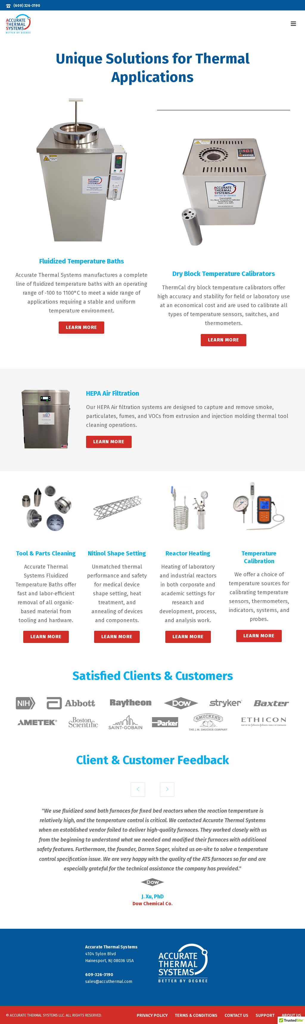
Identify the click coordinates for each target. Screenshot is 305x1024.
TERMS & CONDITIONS (196, 1015)
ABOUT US (291, 1015)
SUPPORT (265, 1015)
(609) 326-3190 (26, 6)
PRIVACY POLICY (152, 1015)
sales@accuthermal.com (108, 981)
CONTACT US (236, 1015)
